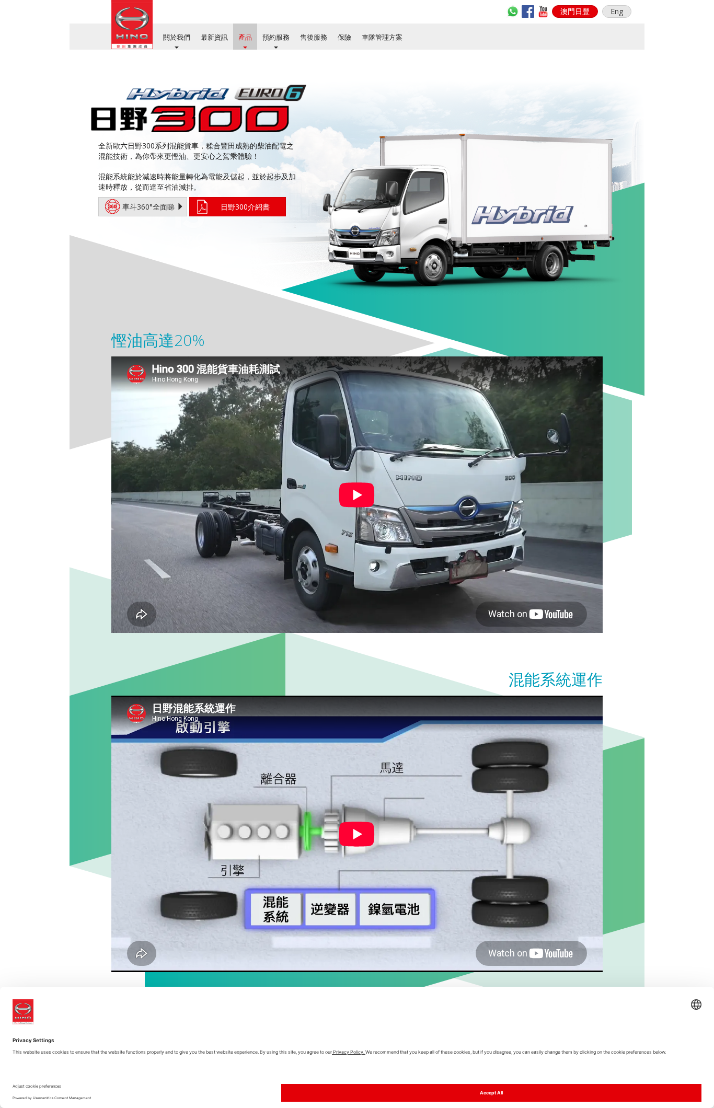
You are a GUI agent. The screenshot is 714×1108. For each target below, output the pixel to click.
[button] (575, 11)
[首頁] (132, 24)
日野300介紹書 (245, 207)
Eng (617, 11)
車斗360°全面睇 (149, 207)
